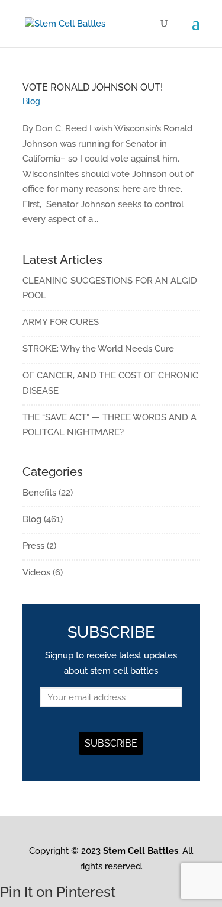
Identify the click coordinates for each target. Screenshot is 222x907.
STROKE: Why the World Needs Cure (98, 348)
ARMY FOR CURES (60, 322)
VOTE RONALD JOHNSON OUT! (92, 87)
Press (33, 546)
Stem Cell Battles (140, 850)
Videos (36, 572)
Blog (31, 101)
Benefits (39, 492)
